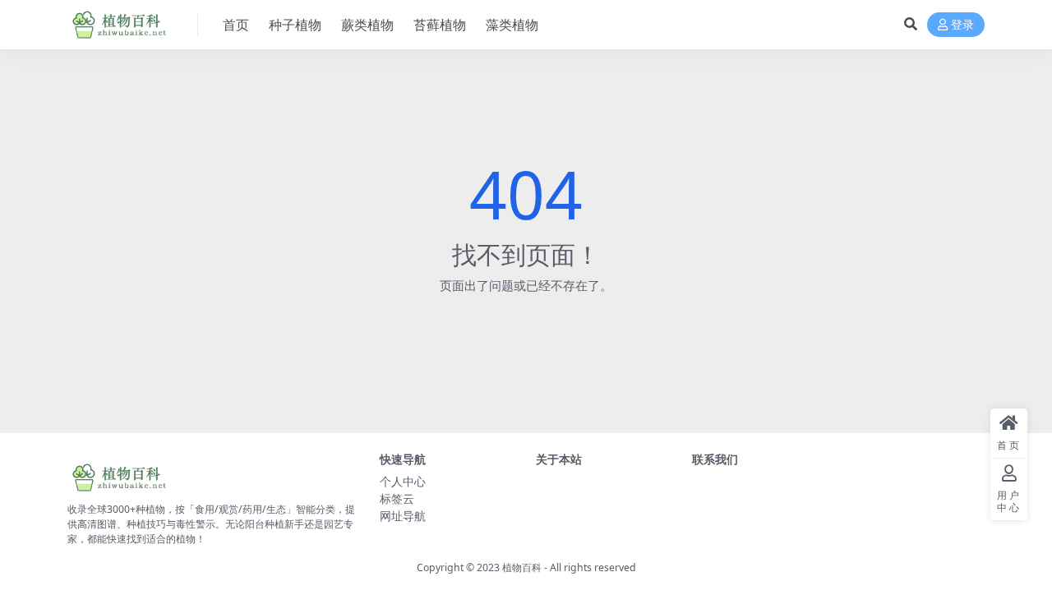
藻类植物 (512, 25)
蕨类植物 (367, 25)
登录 (962, 25)
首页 (236, 25)
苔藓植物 (439, 25)
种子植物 (295, 25)
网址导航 (403, 516)
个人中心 (403, 481)
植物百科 (522, 567)
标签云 (397, 498)
